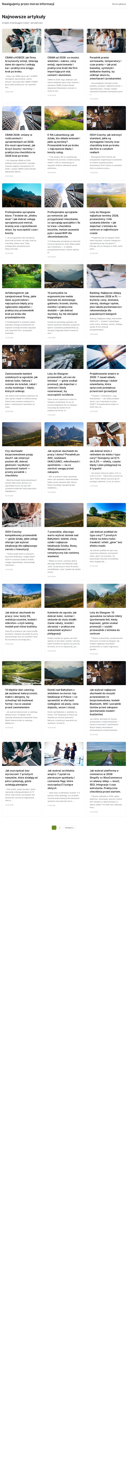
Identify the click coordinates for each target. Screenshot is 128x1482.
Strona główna (119, 4)
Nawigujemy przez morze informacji (28, 4)
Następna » (69, 828)
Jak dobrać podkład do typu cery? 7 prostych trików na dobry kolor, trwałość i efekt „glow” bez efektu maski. (106, 538)
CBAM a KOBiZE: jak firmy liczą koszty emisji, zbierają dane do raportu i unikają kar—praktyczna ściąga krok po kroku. (21, 64)
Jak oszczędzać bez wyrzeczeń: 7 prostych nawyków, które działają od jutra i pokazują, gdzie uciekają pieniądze (21, 777)
